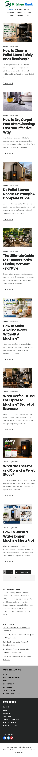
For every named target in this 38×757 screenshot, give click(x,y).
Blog (5, 710)
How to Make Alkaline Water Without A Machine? (15, 332)
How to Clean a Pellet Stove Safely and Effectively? (18, 54)
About (5, 675)
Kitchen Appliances (10, 726)
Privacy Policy (9, 690)
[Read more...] (8, 83)
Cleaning (6, 713)
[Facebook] (4, 738)
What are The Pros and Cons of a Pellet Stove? (18, 470)
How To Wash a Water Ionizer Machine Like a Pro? (18, 536)
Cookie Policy (8, 684)
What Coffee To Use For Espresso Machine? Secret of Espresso (19, 402)
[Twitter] (8, 738)
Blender (6, 707)
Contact (6, 681)
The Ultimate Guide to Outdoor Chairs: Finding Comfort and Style (18, 262)
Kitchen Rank (19, 4)
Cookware (7, 716)
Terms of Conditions (11, 693)
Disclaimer (7, 687)
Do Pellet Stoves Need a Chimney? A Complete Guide (19, 194)
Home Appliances (10, 723)
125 (18, 572)
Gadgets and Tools (11, 719)
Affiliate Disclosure (11, 678)
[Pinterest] (11, 738)
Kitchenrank (7, 750)
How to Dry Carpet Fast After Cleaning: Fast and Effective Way (19, 126)
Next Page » (25, 572)
